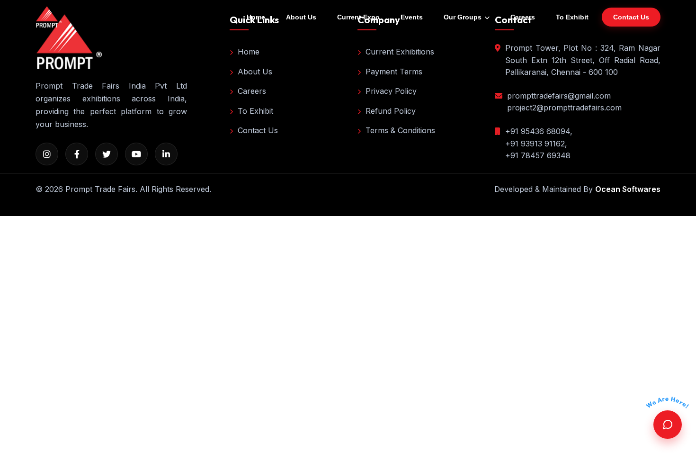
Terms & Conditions (400, 130)
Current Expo (358, 17)
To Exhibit (572, 17)
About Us (301, 17)
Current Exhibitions (400, 51)
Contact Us (258, 130)
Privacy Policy (391, 91)
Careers (522, 17)
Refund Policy (391, 111)
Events (412, 17)
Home (256, 17)
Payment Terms (394, 71)
